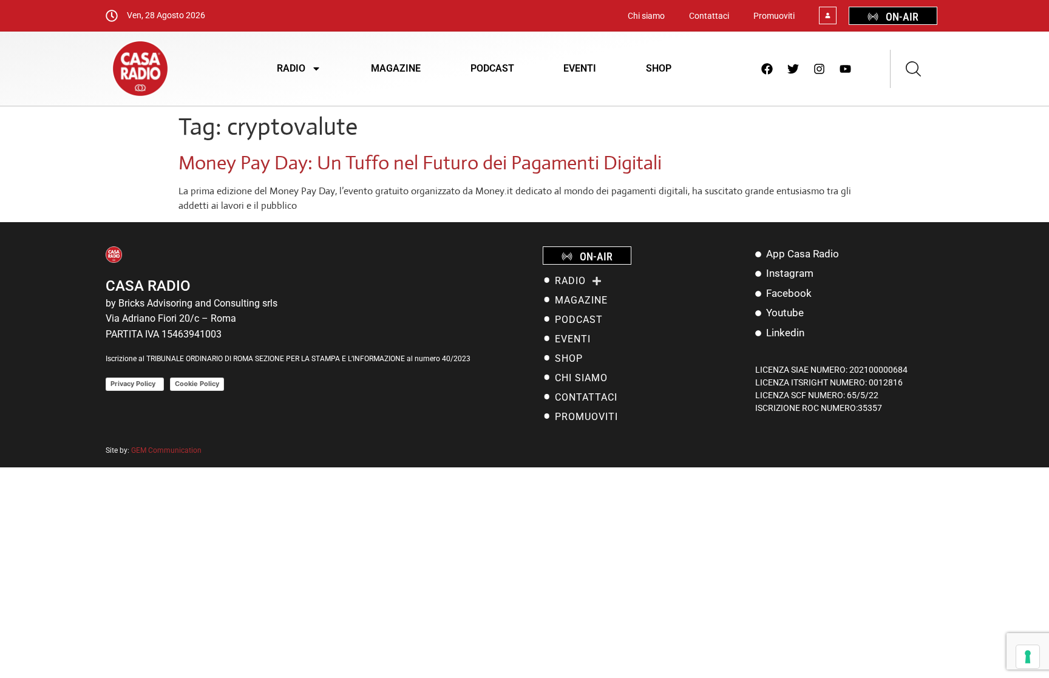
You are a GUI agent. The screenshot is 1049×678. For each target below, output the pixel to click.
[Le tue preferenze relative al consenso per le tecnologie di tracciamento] (1027, 656)
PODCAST (492, 68)
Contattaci (709, 16)
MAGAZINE (396, 68)
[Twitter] (793, 68)
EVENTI (579, 68)
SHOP (658, 68)
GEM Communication (167, 450)
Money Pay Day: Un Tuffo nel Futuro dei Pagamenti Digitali (420, 163)
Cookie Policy (197, 383)
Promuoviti (774, 16)
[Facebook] (767, 68)
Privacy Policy (134, 383)
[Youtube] (845, 68)
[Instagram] (819, 68)
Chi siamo (646, 16)
